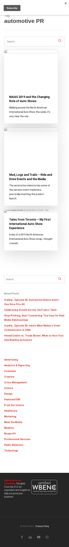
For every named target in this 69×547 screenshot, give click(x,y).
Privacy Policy (42, 526)
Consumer (10, 371)
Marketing (10, 416)
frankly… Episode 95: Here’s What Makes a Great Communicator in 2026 (32, 327)
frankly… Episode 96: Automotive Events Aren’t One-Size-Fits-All (31, 302)
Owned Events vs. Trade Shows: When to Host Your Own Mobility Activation (34, 337)
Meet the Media (13, 422)
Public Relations (13, 445)
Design (8, 393)
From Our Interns (14, 405)
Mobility (9, 428)
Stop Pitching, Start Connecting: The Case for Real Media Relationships (34, 317)
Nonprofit (10, 433)
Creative (9, 376)
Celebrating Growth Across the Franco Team (30, 310)
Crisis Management (15, 382)
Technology (11, 450)
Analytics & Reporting (17, 365)
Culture (8, 388)
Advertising (11, 359)
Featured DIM (12, 399)
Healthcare (10, 410)
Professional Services (17, 439)
